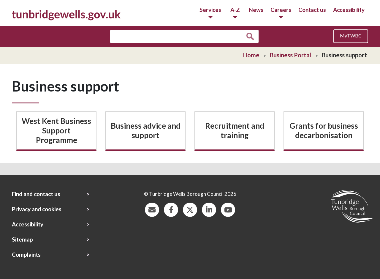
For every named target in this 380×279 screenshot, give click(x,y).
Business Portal (290, 55)
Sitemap (22, 239)
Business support (344, 55)
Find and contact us (36, 193)
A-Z (235, 9)
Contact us (312, 9)
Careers (280, 9)
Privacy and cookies (36, 209)
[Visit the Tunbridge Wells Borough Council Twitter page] (190, 209)
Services (210, 9)
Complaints (26, 254)
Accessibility (349, 9)
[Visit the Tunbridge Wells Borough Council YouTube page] (228, 209)
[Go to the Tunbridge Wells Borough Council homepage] (66, 14)
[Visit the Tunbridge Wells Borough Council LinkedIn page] (209, 209)
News (256, 9)
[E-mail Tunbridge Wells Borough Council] (152, 209)
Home (251, 55)
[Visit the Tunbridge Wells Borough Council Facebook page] (171, 209)
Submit (251, 36)
